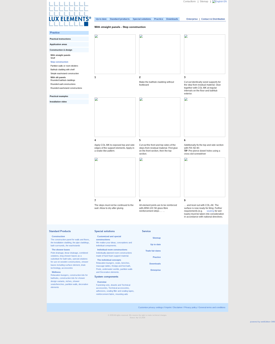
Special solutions (142, 19)
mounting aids (121, 294)
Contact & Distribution (213, 19)
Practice (158, 19)
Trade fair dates (153, 251)
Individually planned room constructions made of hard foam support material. (114, 253)
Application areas (58, 44)
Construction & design (61, 50)
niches (69, 281)
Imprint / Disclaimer (174, 307)
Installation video (58, 102)
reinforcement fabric (105, 294)
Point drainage (57, 253)
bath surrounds (58, 245)
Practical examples (59, 96)
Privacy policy (190, 307)
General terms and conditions (212, 307)
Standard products (120, 19)
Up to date (101, 19)
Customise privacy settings (150, 307)
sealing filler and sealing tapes (120, 291)
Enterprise (192, 19)
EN (225, 1)
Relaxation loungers (60, 275)
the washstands (73, 245)
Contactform (189, 1)
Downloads (172, 19)
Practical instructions (60, 39)
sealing (210, 211)
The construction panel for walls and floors (70, 239)
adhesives (101, 291)
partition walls (71, 284)
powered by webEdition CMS (262, 322)
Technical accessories (119, 288)
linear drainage (71, 253)
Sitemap (204, 1)
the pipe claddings (81, 242)
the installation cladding (61, 242)
